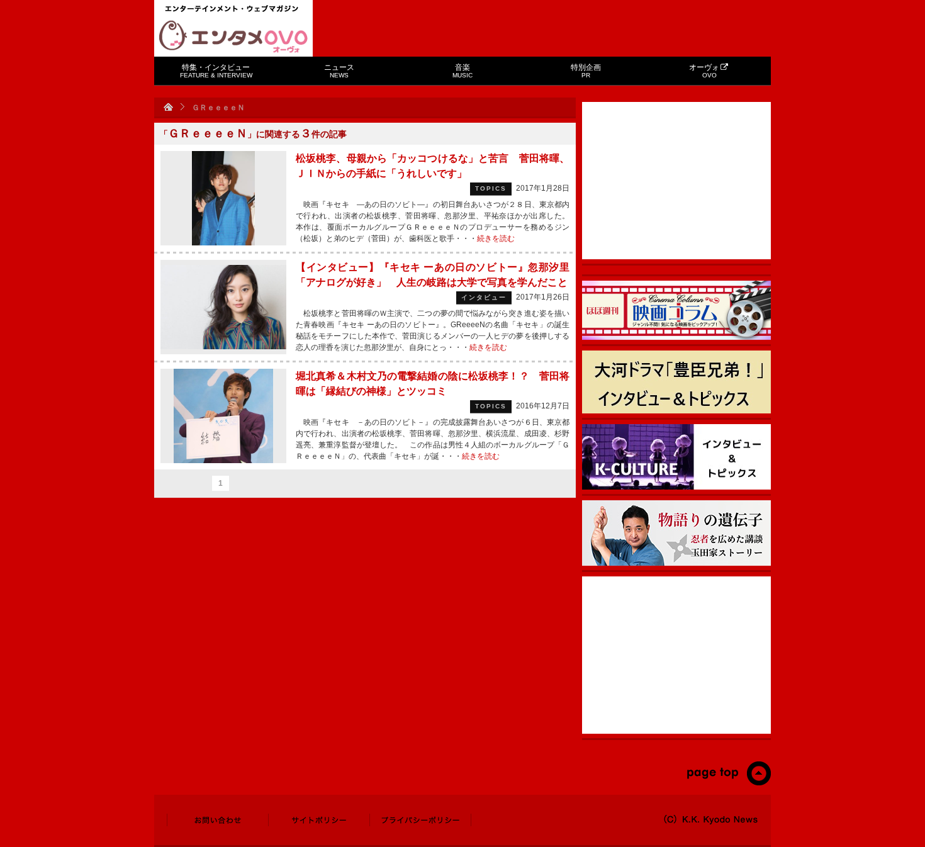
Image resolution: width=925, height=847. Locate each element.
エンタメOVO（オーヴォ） (233, 36)
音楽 (462, 71)
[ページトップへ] (728, 782)
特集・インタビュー (216, 71)
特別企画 (586, 71)
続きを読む (496, 238)
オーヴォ (704, 71)
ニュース (339, 71)
